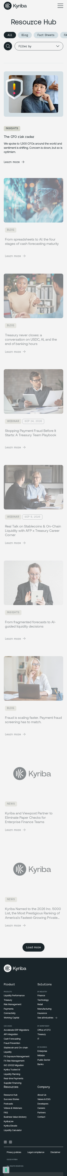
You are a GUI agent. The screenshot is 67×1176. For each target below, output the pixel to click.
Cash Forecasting (12, 1039)
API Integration (11, 1034)
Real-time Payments (13, 1078)
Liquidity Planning (12, 1074)
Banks (40, 1064)
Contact (41, 1117)
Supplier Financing (12, 1083)
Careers (41, 1108)
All (10, 35)
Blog (24, 35)
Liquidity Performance (14, 996)
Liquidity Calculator (13, 1130)
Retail (40, 1004)
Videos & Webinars (13, 1108)
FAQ (6, 1113)
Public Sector (43, 1060)
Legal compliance (35, 1152)
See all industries (45, 1018)
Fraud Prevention (12, 1043)
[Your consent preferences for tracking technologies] (6, 1170)
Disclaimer (55, 1152)
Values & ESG (44, 1099)
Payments (8, 1009)
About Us (41, 1095)
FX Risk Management (14, 1061)
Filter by (25, 46)
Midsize (41, 1055)
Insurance (42, 1013)
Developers (42, 1104)
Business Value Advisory (15, 1117)
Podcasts (8, 1104)
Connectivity (9, 1013)
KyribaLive (8, 1121)
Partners (41, 1113)
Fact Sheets (45, 35)
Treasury (8, 1000)
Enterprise (42, 1051)
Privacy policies (14, 1152)
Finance (41, 996)
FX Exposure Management (16, 1056)
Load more (33, 947)
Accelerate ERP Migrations (16, 1030)
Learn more (12, 161)
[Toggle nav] (60, 5)
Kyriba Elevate (10, 1126)
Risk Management (12, 1004)
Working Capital (11, 1018)
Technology (43, 1000)
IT (38, 1039)
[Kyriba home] (15, 6)
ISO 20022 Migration (14, 1065)
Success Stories (11, 1099)
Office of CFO (44, 1030)
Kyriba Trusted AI (12, 1070)
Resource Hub (11, 1095)
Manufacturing (44, 1009)
